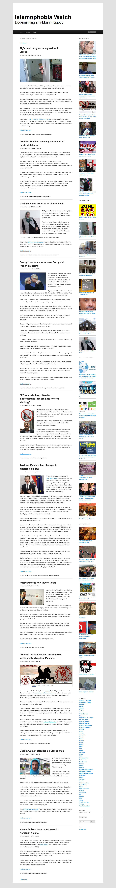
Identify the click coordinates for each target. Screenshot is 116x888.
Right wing (31, 647)
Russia (81, 777)
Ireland (81, 744)
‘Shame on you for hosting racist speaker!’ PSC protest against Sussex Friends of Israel (87, 498)
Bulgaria (31, 388)
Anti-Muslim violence (29, 134)
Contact (28, 32)
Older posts (23, 43)
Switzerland (82, 792)
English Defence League (86, 717)
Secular (81, 781)
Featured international (45, 134)
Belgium (81, 708)
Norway (81, 764)
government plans (51, 478)
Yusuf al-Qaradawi (84, 806)
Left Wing (82, 752)
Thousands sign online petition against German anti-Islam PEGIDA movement (87, 415)
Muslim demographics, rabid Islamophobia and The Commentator (86, 636)
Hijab (53, 255)
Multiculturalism (84, 758)
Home (21, 32)
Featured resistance (84, 727)
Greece (81, 737)
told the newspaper (35, 242)
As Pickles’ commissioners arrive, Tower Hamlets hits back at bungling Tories (87, 477)
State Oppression (45, 196)
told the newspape (30, 809)
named (48, 691)
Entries (82, 829)
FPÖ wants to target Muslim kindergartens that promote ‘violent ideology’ (39, 398)
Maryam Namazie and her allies (86, 674)
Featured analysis (84, 721)
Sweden (81, 790)
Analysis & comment (85, 700)
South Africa (82, 785)
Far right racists (46, 388)
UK (80, 794)
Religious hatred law (85, 771)
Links (34, 32)
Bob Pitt (39, 55)
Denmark (81, 716)
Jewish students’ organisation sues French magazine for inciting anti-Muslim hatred (87, 456)
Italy (56, 388)
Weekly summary (84, 802)
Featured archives (84, 723)
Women (57, 255)
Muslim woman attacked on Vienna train (42, 750)
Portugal (81, 767)
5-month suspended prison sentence (43, 693)
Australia (81, 704)
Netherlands (61, 388)
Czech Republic (38, 388)
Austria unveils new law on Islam (38, 582)
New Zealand (83, 762)
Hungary (81, 740)
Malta (80, 756)
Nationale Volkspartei (50, 722)
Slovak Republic (84, 783)
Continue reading (25, 130)
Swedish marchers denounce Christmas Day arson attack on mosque (86, 436)
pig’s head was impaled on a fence (40, 119)
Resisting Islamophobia (35, 196)
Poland (81, 765)
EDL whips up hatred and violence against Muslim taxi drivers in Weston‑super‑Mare (87, 193)
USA (80, 798)
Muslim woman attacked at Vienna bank (41, 203)
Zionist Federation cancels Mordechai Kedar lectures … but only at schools (87, 95)
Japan (81, 750)
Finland (81, 729)
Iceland (81, 742)
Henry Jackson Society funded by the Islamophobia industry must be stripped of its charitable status (87, 376)
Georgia (81, 733)
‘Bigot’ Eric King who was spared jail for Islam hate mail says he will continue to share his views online (87, 56)
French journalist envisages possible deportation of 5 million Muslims (87, 313)
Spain (81, 787)
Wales (81, 800)
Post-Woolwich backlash (86, 769)
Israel (80, 746)
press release (44, 844)
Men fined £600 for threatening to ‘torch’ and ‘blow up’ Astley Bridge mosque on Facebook (87, 116)
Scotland (81, 779)
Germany (81, 735)
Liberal (81, 754)
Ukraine (81, 796)
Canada (81, 712)
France (53, 388)
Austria (38, 134)
